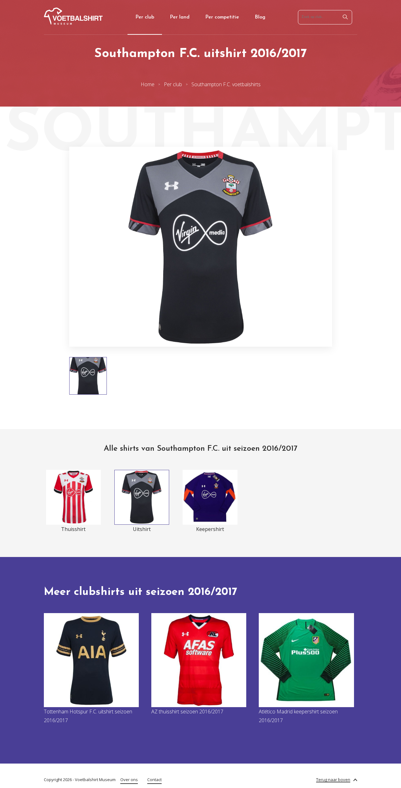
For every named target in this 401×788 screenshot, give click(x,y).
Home (147, 84)
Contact (154, 779)
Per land (180, 17)
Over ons (129, 779)
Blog (260, 17)
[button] (51, 246)
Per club (144, 17)
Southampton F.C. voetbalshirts (226, 84)
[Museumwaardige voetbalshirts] (73, 22)
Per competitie (222, 17)
